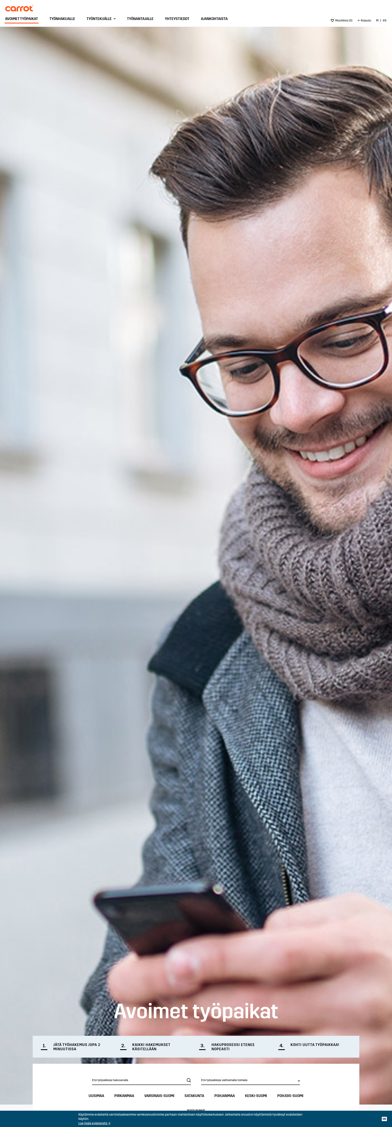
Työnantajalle (140, 19)
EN (384, 20)
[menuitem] (22, 20)
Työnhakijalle (62, 19)
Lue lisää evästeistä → (94, 1123)
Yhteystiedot (177, 19)
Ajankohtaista (214, 19)
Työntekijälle (99, 19)
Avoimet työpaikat (21, 19)
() (343, 20)
